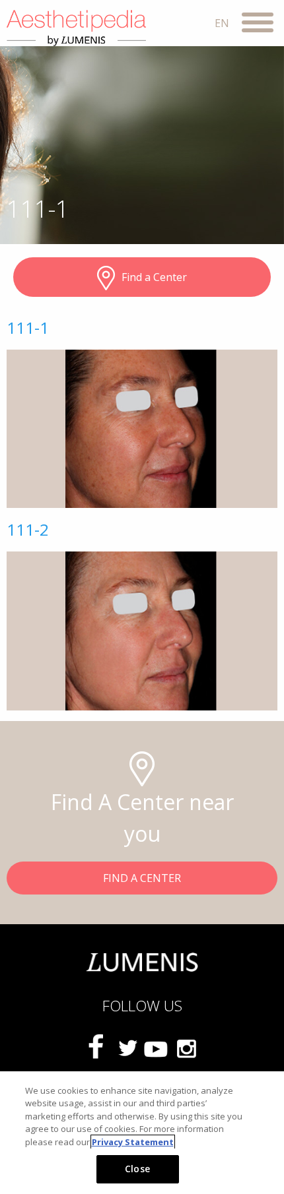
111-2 (28, 529)
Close (137, 1168)
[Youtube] (156, 1048)
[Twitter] (127, 1048)
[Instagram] (185, 1048)
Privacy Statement (133, 1142)
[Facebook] (98, 1047)
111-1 (28, 327)
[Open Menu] (257, 24)
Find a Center (154, 277)
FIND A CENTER (142, 878)
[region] (142, 1132)
